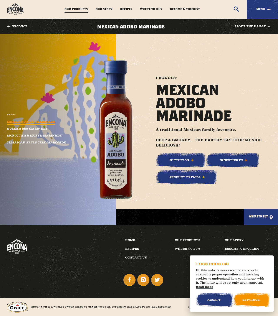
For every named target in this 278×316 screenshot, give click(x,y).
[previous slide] (177, 284)
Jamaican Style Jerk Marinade (36, 143)
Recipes (126, 9)
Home (130, 240)
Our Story (104, 9)
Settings (251, 300)
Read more (204, 286)
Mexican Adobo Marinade (31, 122)
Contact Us (136, 257)
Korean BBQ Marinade (27, 129)
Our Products (76, 9)
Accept (214, 300)
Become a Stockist (185, 9)
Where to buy (187, 249)
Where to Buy (151, 9)
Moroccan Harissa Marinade (34, 136)
